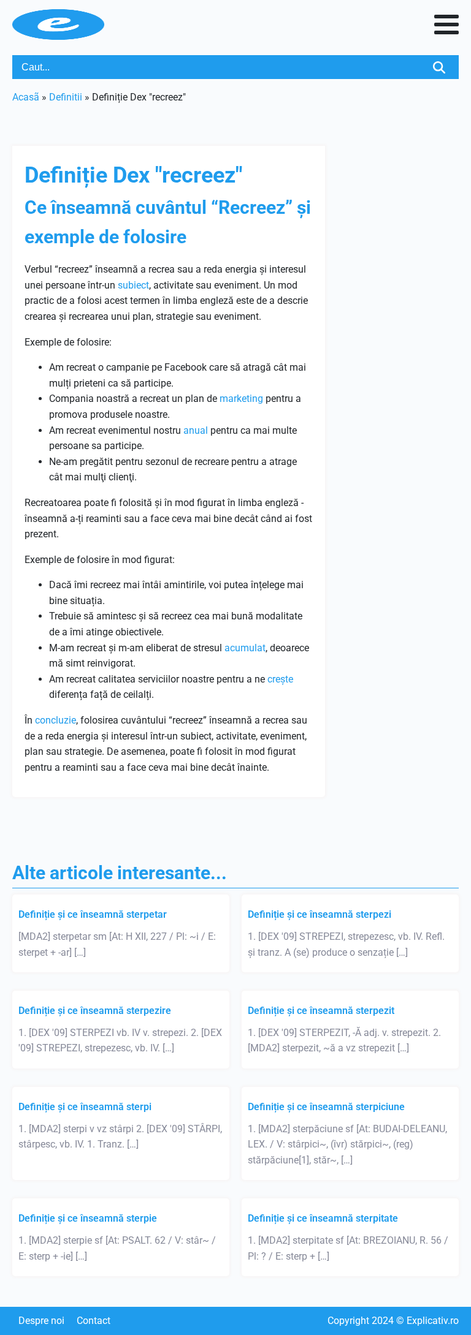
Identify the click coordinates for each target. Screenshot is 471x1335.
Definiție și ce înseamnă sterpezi (319, 914)
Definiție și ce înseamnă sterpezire (94, 1010)
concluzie (55, 720)
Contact (93, 1320)
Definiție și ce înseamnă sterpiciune (326, 1107)
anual (195, 430)
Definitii (65, 97)
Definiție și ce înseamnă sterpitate (323, 1218)
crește (280, 679)
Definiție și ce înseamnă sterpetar (92, 914)
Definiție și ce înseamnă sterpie (87, 1218)
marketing (241, 398)
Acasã (25, 97)
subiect (133, 285)
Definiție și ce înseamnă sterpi (84, 1107)
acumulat (245, 648)
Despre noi (41, 1320)
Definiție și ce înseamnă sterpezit (321, 1010)
